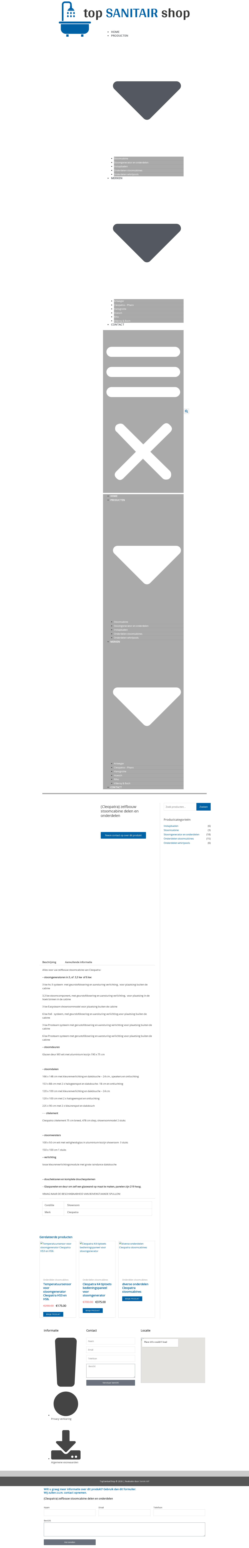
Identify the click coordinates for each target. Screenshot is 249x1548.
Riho (116, 316)
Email (101, 1507)
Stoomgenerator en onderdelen (131, 162)
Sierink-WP (144, 1481)
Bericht (47, 1520)
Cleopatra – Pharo (124, 305)
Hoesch (118, 313)
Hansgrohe (120, 308)
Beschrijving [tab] (49, 962)
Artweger (119, 301)
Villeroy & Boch (122, 320)
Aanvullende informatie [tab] (78, 962)
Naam (47, 1507)
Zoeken (203, 806)
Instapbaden (121, 166)
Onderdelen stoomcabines (128, 170)
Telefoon (157, 1507)
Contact (117, 324)
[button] (143, 411)
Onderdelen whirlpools (126, 174)
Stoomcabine (121, 158)
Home (115, 32)
